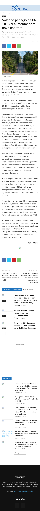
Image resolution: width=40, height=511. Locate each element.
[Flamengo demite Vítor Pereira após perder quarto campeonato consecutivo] (7, 434)
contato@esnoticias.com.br (23, 491)
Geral (9, 13)
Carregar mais (19, 453)
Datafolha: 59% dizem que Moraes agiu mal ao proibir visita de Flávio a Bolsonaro (25, 325)
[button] (3, 8)
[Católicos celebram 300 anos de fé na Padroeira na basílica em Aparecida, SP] (7, 423)
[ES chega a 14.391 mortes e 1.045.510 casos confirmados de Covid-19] (7, 399)
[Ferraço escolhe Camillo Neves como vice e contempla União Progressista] (7, 313)
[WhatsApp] (19, 46)
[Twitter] (9, 46)
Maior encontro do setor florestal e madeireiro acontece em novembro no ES (11, 276)
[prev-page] (3, 333)
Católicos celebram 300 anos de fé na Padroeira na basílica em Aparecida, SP (26, 423)
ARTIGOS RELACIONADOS (12, 290)
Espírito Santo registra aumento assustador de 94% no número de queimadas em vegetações (29, 277)
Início (3, 13)
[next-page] (7, 333)
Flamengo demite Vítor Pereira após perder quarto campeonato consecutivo (26, 434)
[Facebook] (4, 46)
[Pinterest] (14, 46)
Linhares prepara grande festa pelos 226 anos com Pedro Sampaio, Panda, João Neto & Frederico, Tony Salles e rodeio (25, 300)
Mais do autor (28, 290)
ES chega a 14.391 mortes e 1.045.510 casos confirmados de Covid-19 (26, 399)
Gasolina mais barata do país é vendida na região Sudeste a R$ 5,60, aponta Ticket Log (25, 444)
